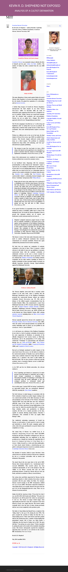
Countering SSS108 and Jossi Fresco (54, 179)
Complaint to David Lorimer (25, 346)
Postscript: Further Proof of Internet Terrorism (25, 322)
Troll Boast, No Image (52, 159)
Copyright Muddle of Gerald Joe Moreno (54, 119)
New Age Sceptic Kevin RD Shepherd (53, 151)
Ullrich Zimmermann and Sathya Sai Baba (53, 139)
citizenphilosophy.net (52, 62)
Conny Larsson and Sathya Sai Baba (53, 123)
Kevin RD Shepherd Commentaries (52, 72)
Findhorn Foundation (28, 29)
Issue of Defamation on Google (52, 95)
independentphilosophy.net (53, 65)
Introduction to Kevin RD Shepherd (53, 175)
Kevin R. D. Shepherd (19, 28)
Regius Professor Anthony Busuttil (29, 306)
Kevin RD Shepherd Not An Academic (54, 147)
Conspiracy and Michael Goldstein (53, 162)
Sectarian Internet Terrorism (19, 25)
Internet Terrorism (22, 31)
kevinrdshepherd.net (52, 78)
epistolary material (17, 314)
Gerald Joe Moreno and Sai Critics (54, 143)
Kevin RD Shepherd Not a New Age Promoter (53, 128)
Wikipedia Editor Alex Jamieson (52, 110)
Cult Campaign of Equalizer (54, 192)
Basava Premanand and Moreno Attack (53, 186)
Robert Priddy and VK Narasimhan (52, 132)
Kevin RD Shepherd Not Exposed (53, 68)
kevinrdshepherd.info (52, 76)
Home (48, 86)
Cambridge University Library (20, 449)
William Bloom (36, 178)
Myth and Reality (27, 342)
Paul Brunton (37, 174)
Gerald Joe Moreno (17, 62)
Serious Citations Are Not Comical (53, 171)
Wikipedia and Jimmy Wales (54, 183)
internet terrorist (20, 103)
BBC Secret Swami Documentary (51, 167)
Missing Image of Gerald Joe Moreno (54, 156)
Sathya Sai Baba (31, 64)
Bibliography (50, 58)
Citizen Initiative (51, 60)
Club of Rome (28, 390)
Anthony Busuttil (31, 28)
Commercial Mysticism (38, 344)
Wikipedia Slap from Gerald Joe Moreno (54, 102)
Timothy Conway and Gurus (54, 135)
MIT (28, 31)
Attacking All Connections (53, 113)
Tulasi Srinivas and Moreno (54, 189)
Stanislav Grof (19, 174)
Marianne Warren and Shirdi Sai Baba (54, 106)
